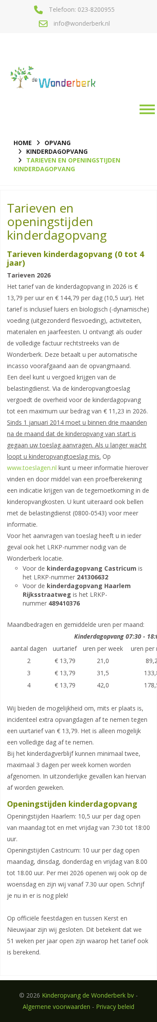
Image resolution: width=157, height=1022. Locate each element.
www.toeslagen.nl (32, 468)
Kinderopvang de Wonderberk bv (88, 995)
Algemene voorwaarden (56, 1006)
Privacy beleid (115, 1006)
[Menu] (145, 109)
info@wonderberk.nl (82, 23)
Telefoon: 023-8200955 (82, 9)
